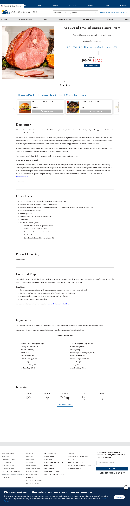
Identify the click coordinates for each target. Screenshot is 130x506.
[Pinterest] (124, 473)
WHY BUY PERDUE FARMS (33, 468)
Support (90, 5)
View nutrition (65, 404)
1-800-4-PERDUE (14, 471)
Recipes (110, 19)
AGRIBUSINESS (49, 465)
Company (55, 5)
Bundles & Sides (65, 19)
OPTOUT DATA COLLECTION (78, 456)
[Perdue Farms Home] (19, 12)
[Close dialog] (126, 487)
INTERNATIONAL (50, 453)
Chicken (4, 19)
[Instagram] (121, 473)
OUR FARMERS (30, 459)
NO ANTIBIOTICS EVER (32, 474)
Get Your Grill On (89, 19)
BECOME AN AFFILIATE (32, 484)
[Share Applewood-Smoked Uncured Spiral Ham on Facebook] (61, 85)
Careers (39, 5)
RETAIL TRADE (49, 456)
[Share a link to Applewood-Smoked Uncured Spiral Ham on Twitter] (64, 85)
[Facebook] (116, 473)
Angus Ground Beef (89, 102)
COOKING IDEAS (6, 462)
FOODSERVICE (49, 459)
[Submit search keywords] (95, 12)
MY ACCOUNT (6, 456)
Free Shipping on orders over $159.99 (114, 12)
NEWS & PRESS (49, 468)
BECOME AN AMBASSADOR (34, 480)
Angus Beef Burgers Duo (43, 102)
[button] (106, 5)
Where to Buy (73, 6)
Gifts (45, 19)
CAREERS (29, 478)
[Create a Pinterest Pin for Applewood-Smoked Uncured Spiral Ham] (67, 85)
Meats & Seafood (25, 19)
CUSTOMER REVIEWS (51, 471)
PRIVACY (71, 453)
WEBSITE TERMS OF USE (76, 462)
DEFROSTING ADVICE (8, 465)
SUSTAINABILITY (30, 462)
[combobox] (75, 12)
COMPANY (30, 453)
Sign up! (112, 468)
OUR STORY (29, 456)
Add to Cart (93, 65)
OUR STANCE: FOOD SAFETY (54, 474)
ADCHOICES (72, 459)
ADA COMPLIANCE (74, 468)
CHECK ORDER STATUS (8, 459)
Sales (127, 19)
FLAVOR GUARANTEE (32, 471)
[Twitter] (119, 473)
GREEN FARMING (31, 465)
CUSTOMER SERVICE (9, 453)
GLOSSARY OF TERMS (8, 468)
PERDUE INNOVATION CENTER (55, 462)
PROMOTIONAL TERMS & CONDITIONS (81, 465)
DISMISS (119, 497)
